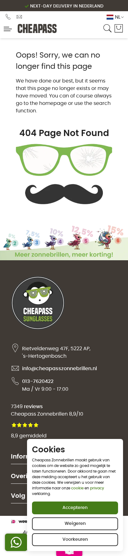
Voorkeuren (75, 539)
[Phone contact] (8, 17)
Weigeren (75, 523)
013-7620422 (37, 381)
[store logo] (56, 28)
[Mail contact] (19, 17)
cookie (77, 488)
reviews (33, 406)
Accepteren (75, 508)
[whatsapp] (16, 542)
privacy (97, 488)
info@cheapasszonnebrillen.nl (59, 368)
